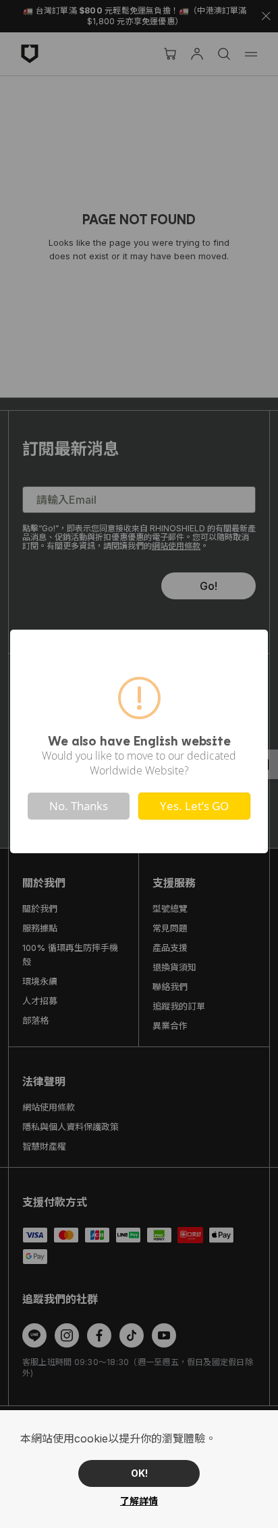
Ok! (139, 1473)
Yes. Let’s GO (194, 805)
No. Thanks (78, 805)
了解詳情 (139, 1500)
